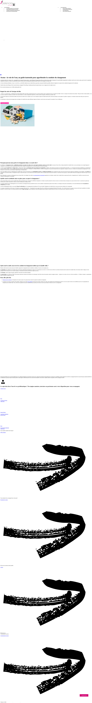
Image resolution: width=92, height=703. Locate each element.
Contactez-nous (84, 695)
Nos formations (65, 10)
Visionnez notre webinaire (7, 279)
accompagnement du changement (39, 175)
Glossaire (22, 702)
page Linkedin (29, 281)
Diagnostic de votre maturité (11, 11)
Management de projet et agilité (12, 9)
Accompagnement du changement (12, 8)
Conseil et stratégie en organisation (13, 10)
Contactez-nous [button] (4, 103)
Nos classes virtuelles (67, 11)
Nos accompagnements (67, 8)
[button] (7, 7)
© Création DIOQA (16, 702)
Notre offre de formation (67, 9)
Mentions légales (9, 702)
